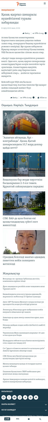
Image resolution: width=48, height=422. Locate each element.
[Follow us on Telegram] (25, 397)
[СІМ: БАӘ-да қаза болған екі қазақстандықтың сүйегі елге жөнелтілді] (24, 203)
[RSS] (30, 397)
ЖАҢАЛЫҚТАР (7, 10)
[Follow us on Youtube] (14, 397)
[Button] (26, 33)
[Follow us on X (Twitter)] (9, 397)
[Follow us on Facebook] (3, 397)
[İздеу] (40, 419)
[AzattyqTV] (28, 419)
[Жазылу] (36, 397)
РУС (17, 419)
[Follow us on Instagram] (20, 397)
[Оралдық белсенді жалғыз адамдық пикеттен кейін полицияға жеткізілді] (24, 242)
